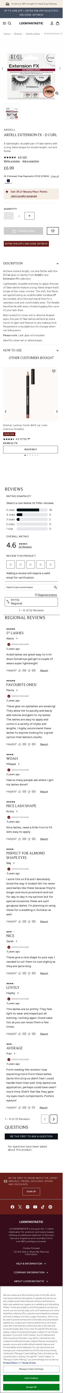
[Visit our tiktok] (43, 1207)
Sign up (31, 1191)
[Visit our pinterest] (50, 1207)
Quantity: (10, 209)
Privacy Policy (10, 1363)
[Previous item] (5, 411)
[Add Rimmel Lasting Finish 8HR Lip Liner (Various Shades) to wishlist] (54, 371)
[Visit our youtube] (35, 1207)
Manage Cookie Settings (31, 1369)
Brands (18, 33)
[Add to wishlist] (53, 231)
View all (55, 176)
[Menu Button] (3, 23)
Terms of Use (29, 1363)
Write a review (12, 161)
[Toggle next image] (60, 68)
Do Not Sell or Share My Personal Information (31, 1253)
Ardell (9, 129)
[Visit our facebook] (12, 1207)
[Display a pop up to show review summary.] (28, 439)
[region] (31, 1339)
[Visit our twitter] (20, 1207)
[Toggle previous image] (2, 68)
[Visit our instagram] (27, 1207)
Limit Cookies (31, 1378)
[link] (51, 23)
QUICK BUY (30, 449)
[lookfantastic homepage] (31, 23)
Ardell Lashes (33, 33)
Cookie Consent (31, 1248)
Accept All (31, 1387)
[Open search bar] (9, 23)
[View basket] (57, 23)
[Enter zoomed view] (57, 93)
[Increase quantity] (29, 216)
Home (7, 33)
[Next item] (56, 411)
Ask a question (30, 161)
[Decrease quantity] (9, 216)
